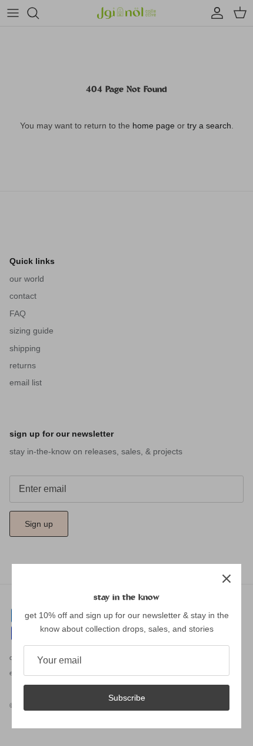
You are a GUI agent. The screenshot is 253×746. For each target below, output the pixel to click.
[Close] (226, 579)
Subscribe (126, 697)
